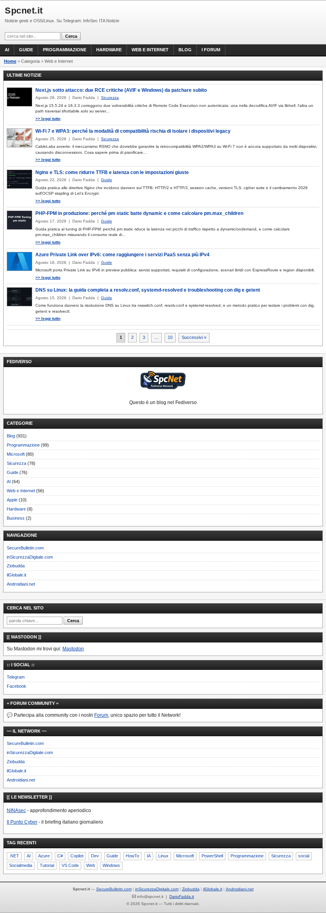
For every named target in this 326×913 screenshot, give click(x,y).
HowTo (132, 855)
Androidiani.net (21, 584)
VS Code (70, 865)
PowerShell (212, 855)
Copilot (76, 855)
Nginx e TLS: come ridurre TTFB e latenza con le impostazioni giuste (112, 172)
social (303, 855)
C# (60, 855)
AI (7, 49)
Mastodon (73, 649)
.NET (14, 855)
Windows (111, 865)
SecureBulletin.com (25, 547)
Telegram (16, 677)
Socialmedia (20, 865)
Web (90, 865)
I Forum (211, 49)
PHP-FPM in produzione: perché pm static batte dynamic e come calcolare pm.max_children (139, 213)
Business (16, 518)
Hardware (109, 49)
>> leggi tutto (47, 118)
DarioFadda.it (181, 896)
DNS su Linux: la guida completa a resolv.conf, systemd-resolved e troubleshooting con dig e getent (147, 290)
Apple (12, 499)
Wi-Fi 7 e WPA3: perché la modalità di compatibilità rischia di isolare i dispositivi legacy (133, 131)
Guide (26, 49)
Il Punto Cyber (22, 822)
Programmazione (64, 49)
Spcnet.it (24, 10)
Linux (163, 855)
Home (10, 61)
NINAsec (16, 810)
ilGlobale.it (16, 575)
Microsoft (16, 454)
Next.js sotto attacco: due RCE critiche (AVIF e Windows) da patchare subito (121, 90)
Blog (185, 49)
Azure (44, 855)
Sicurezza (16, 463)
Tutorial (47, 865)
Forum (101, 715)
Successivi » (194, 337)
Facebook (16, 686)
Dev (95, 855)
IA (149, 855)
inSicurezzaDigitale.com (30, 557)
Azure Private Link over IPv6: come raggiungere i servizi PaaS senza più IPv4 (122, 254)
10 (170, 337)
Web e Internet (150, 49)
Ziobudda (16, 565)
